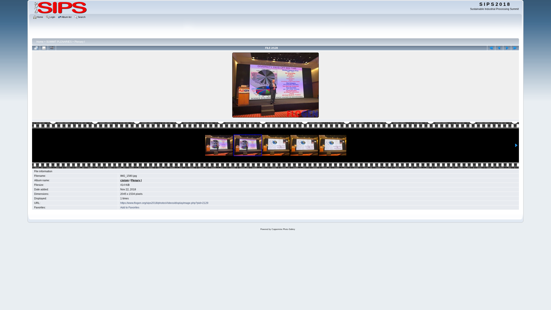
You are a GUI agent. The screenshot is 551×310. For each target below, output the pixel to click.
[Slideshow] (52, 48)
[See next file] (507, 48)
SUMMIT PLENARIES (59, 41)
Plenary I (79, 41)
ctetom (124, 180)
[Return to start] (491, 48)
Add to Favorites (129, 207)
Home (39, 41)
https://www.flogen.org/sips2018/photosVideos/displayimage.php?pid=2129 (164, 203)
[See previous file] (499, 48)
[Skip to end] (515, 48)
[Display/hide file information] (44, 48)
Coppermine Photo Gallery (283, 229)
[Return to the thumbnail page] (36, 48)
